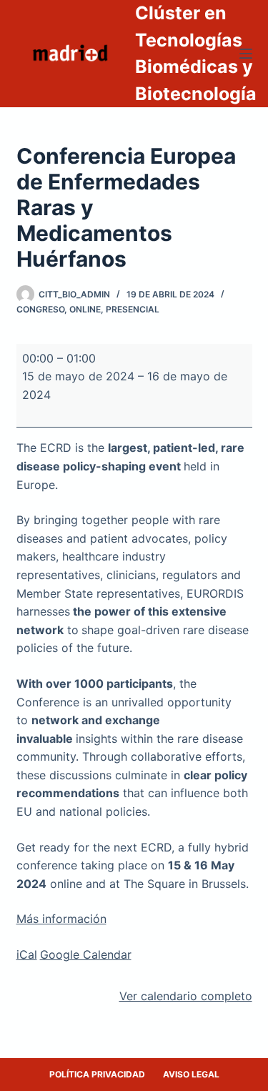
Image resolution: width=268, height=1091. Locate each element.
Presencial (132, 309)
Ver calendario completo (185, 996)
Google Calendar (85, 954)
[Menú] (245, 53)
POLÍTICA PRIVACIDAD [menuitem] (97, 1074)
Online (85, 309)
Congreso (40, 309)
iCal (26, 954)
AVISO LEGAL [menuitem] (191, 1074)
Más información (61, 919)
